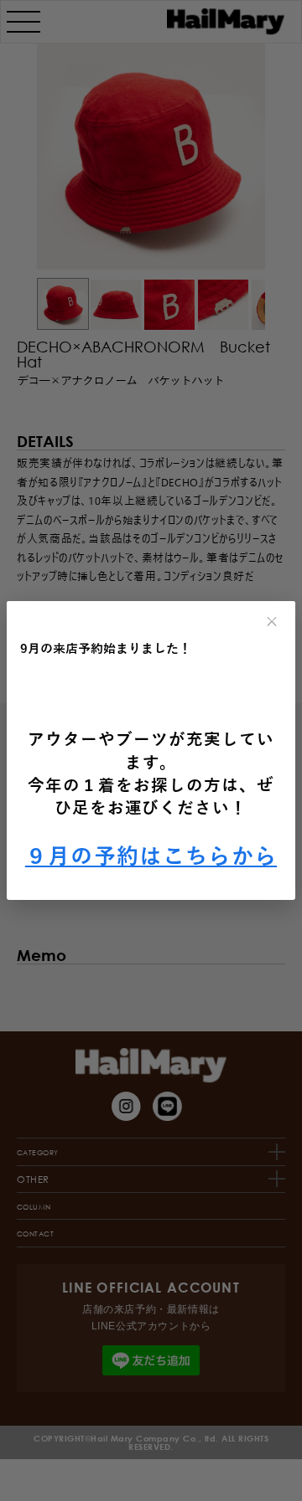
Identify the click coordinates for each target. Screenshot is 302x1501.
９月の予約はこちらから (151, 857)
